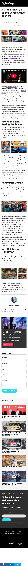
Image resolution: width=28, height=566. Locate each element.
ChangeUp (16, 56)
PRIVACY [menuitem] (19, 533)
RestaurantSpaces (11, 86)
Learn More (8, 344)
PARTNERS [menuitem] (18, 531)
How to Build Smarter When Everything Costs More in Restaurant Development (14, 434)
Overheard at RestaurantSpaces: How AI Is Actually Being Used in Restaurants (13, 451)
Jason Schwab (6, 25)
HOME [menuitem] (7, 531)
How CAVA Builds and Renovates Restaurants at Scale (12, 467)
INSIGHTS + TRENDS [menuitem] (10, 533)
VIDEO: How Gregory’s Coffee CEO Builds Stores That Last (12, 483)
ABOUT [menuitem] (12, 531)
